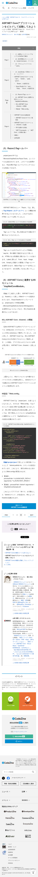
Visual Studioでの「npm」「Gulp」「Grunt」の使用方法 (24, 87)
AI (8, 8)
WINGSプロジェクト (20, 582)
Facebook (26, 606)
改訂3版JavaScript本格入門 (22, 650)
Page (7, 60)
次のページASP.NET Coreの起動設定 (19, 506)
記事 (26, 600)
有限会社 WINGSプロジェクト (22, 584)
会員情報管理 (11, 849)
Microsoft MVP (21, 629)
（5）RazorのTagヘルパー (22, 94)
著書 (22, 600)
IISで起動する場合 (21, 127)
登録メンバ (26, 594)
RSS (14, 602)
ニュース (5, 791)
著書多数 (26, 656)
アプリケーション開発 (18, 8)
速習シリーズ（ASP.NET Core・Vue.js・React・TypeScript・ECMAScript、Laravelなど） (23, 645)
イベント (5, 800)
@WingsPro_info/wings (24, 604)
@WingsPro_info (22, 602)
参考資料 (17, 138)
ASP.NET (5, 41)
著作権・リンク (12, 847)
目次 (19, 48)
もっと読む (7, 564)
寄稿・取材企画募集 (10, 783)
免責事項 (10, 852)
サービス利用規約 (12, 857)
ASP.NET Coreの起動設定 (22, 115)
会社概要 (10, 855)
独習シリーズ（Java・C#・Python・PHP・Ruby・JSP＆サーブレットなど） (23, 639)
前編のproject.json (10, 462)
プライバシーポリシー (14, 860)
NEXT (31, 515)
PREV (6, 515)
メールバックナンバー (20, 731)
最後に (16, 135)
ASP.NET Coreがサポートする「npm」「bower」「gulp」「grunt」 (23, 79)
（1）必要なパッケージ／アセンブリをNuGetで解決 (23, 55)
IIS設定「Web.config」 (23, 109)
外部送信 (10, 863)
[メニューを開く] (3, 3)
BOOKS (25, 800)
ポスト (25, 537)
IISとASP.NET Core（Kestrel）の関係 (21, 105)
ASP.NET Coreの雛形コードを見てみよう (18, 553)
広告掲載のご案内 (28, 783)
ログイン (20, 741)
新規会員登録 (19, 736)
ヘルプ (10, 844)
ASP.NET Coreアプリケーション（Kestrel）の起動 (23, 124)
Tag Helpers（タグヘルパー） (14, 210)
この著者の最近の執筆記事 (21, 613)
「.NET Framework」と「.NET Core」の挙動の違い (24, 131)
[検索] (3, 8)
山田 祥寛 (24, 34)
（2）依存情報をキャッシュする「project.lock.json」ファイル (24, 60)
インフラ (31, 8)
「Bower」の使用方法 (22, 83)
